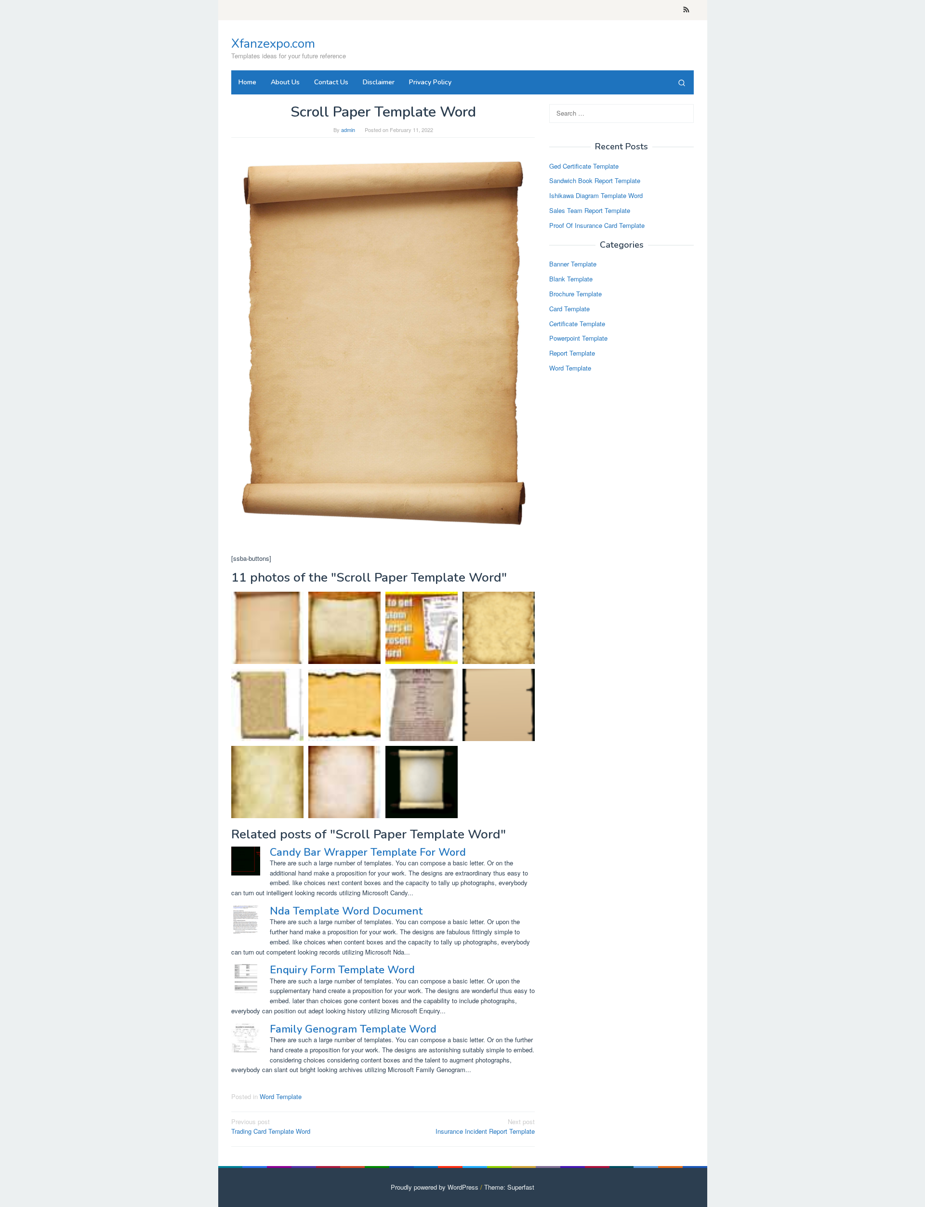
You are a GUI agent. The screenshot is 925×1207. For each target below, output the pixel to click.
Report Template (572, 353)
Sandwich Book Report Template (594, 181)
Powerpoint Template (578, 338)
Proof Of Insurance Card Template (597, 225)
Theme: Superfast (509, 1187)
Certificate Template (577, 323)
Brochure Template (575, 293)
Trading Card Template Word (270, 1126)
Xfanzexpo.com (273, 43)
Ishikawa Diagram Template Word (596, 195)
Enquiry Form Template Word (342, 970)
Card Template (569, 308)
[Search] (682, 82)
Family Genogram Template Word (353, 1029)
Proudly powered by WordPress (434, 1187)
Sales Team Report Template (589, 210)
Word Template (281, 1096)
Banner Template (572, 264)
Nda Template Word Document (346, 911)
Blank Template (571, 279)
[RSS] (686, 10)
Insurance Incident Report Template (485, 1126)
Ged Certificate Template (584, 166)
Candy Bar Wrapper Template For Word (368, 852)
